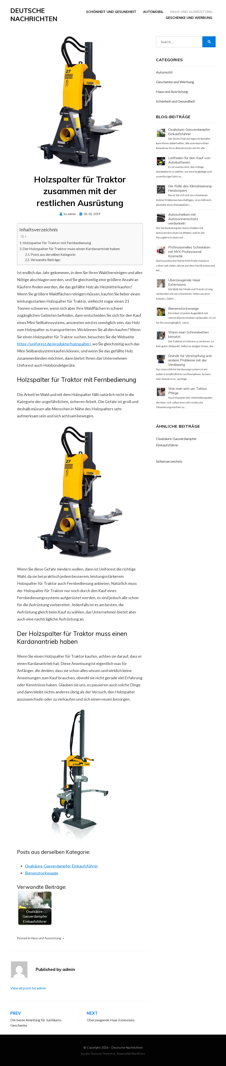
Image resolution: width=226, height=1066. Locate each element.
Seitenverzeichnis (169, 461)
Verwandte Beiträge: (46, 260)
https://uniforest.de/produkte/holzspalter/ (54, 343)
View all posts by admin (28, 988)
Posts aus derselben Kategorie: (53, 254)
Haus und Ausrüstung (191, 12)
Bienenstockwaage (41, 873)
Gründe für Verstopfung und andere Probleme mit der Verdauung (189, 360)
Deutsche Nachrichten (33, 15)
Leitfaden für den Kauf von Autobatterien (189, 160)
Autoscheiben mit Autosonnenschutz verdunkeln (183, 218)
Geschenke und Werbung (189, 18)
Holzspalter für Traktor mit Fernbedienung (57, 243)
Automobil (153, 12)
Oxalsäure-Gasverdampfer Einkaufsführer (61, 865)
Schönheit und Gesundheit (111, 12)
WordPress (138, 1053)
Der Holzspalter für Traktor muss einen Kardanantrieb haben (71, 249)
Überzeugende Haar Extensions (184, 282)
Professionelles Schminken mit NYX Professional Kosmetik (189, 251)
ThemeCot (108, 1053)
